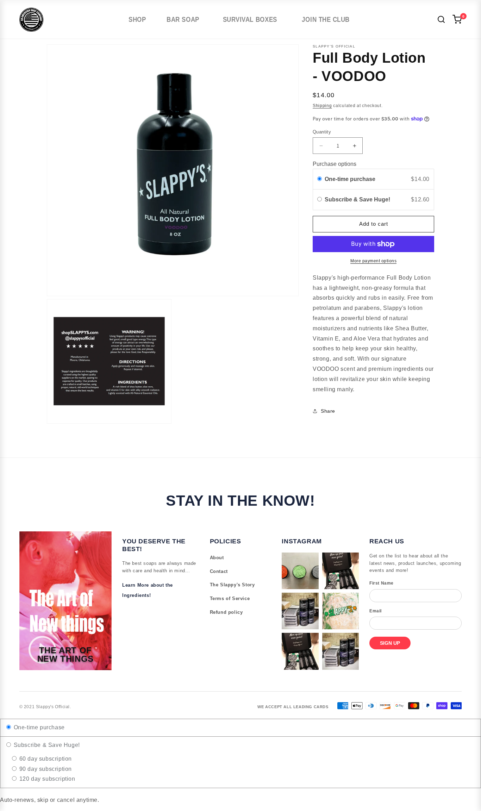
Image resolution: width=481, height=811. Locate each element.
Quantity (322, 132)
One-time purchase (350, 179)
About (217, 557)
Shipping (322, 105)
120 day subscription (46, 779)
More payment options (373, 260)
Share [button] (328, 411)
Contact (219, 571)
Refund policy (226, 612)
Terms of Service (230, 598)
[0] (457, 19)
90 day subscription (45, 769)
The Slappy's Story (232, 584)
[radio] (319, 179)
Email (375, 611)
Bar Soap (183, 19)
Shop (137, 19)
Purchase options (334, 164)
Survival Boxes (250, 19)
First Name (381, 583)
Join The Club (326, 19)
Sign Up (390, 643)
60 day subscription (45, 759)
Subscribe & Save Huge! (358, 199)
